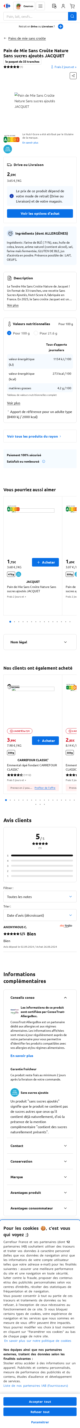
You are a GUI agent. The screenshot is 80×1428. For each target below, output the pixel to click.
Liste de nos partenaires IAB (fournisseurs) (35, 1386)
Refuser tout (40, 1412)
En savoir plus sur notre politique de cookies (37, 1341)
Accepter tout (40, 1402)
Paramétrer (40, 1422)
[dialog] (40, 1324)
